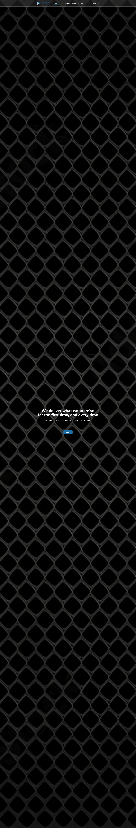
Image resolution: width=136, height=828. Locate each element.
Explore (68, 432)
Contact (87, 3)
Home (56, 3)
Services (67, 3)
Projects (74, 3)
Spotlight (80, 3)
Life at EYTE (94, 3)
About (61, 3)
